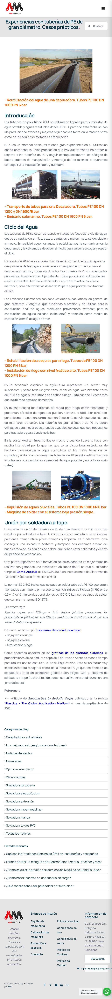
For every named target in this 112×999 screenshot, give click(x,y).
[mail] (67, 985)
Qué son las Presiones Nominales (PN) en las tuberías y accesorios (52, 854)
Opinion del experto (19, 769)
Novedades (14, 761)
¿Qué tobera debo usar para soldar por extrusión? (40, 886)
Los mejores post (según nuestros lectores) (36, 745)
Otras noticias (15, 777)
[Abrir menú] (103, 8)
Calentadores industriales (24, 737)
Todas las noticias (18, 833)
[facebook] (45, 985)
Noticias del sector (19, 753)
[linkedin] (61, 985)
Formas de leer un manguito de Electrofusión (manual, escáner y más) (54, 862)
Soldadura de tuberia (20, 785)
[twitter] (50, 985)
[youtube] (56, 985)
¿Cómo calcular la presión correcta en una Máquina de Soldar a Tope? (53, 870)
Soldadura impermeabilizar (24, 809)
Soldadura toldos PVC (21, 825)
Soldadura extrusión (20, 801)
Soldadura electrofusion (22, 793)
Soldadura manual (18, 817)
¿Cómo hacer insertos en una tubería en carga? (38, 878)
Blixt (10, 986)
